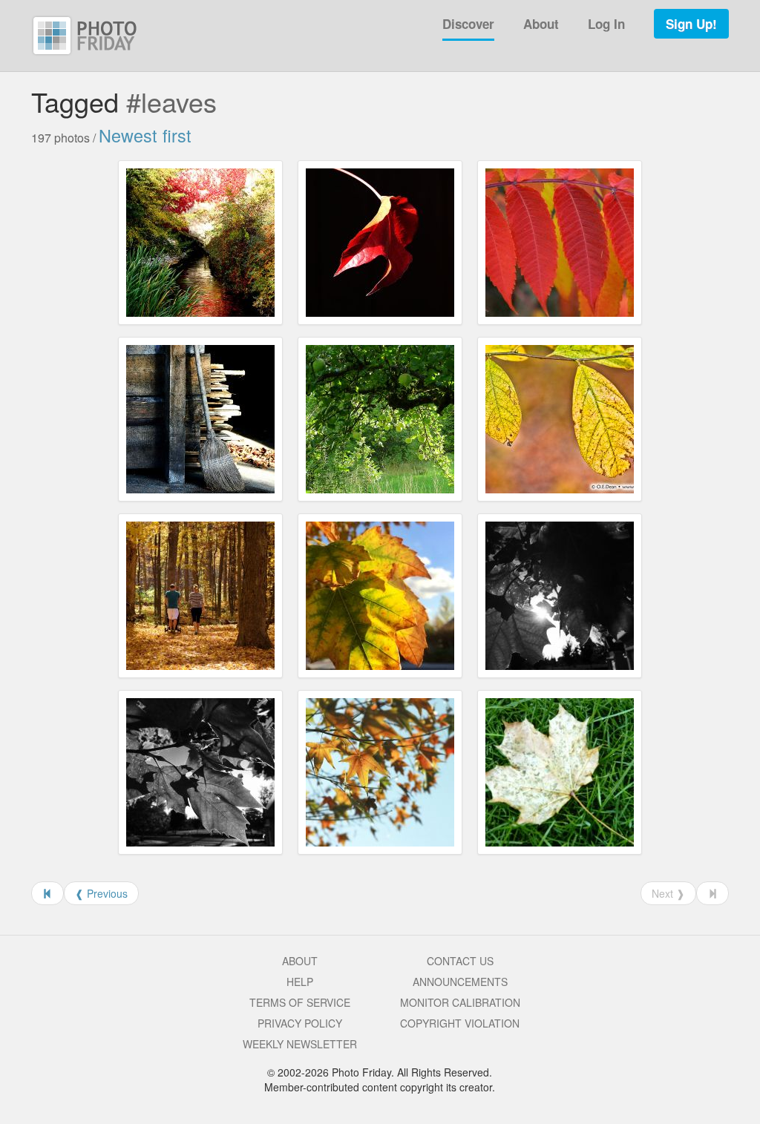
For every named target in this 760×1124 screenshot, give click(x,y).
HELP (299, 981)
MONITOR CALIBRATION (460, 1002)
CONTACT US (460, 960)
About (541, 24)
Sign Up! (691, 24)
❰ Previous (101, 893)
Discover (468, 24)
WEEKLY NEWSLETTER (300, 1043)
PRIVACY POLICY (300, 1023)
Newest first (145, 135)
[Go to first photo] (47, 893)
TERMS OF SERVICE (299, 1002)
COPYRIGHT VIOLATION (460, 1023)
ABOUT (300, 960)
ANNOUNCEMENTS (460, 981)
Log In (606, 24)
